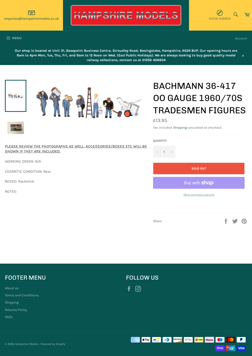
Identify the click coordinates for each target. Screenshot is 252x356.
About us (11, 288)
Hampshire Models (27, 344)
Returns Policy (16, 310)
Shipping (180, 127)
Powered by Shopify (53, 344)
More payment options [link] (199, 194)
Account (241, 38)
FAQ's (9, 317)
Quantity (160, 140)
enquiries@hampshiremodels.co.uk (31, 19)
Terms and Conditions (22, 295)
